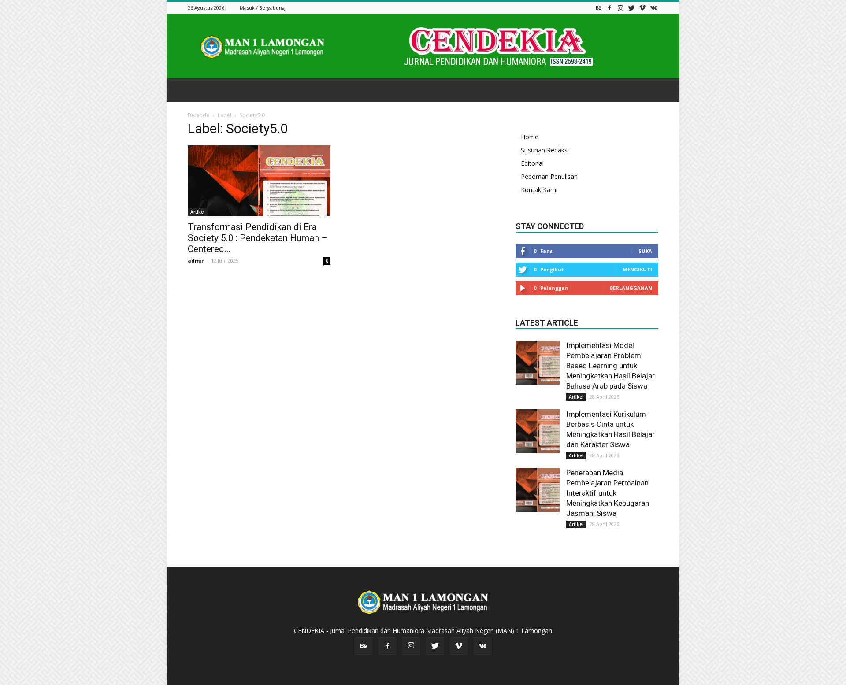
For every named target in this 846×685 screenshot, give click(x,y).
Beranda (198, 115)
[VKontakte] (653, 8)
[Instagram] (620, 8)
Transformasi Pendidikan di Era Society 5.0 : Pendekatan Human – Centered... (257, 238)
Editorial (532, 163)
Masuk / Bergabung (262, 7)
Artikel (197, 212)
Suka (645, 251)
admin (196, 260)
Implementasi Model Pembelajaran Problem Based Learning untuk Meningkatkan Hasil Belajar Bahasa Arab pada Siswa (610, 365)
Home (529, 137)
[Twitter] (631, 8)
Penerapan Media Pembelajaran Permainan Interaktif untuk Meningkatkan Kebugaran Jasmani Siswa (607, 493)
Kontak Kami (539, 189)
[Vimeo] (642, 8)
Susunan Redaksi (545, 150)
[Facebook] (609, 8)
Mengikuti (637, 269)
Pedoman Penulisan (549, 176)
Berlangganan (631, 288)
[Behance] (598, 8)
